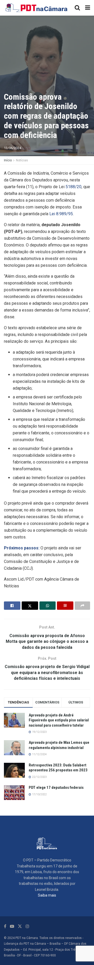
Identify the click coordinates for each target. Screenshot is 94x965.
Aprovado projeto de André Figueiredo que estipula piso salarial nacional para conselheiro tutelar (59, 720)
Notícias (22, 160)
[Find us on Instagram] (27, 926)
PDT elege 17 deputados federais (56, 787)
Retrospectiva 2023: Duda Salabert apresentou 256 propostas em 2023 (58, 768)
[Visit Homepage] (36, 8)
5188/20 (73, 186)
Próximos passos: (21, 547)
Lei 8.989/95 (61, 213)
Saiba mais (47, 895)
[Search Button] (77, 8)
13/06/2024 (12, 148)
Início (8, 160)
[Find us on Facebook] (5, 926)
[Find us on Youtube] (12, 926)
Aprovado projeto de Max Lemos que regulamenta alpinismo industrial (59, 745)
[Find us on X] (20, 926)
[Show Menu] (87, 8)
